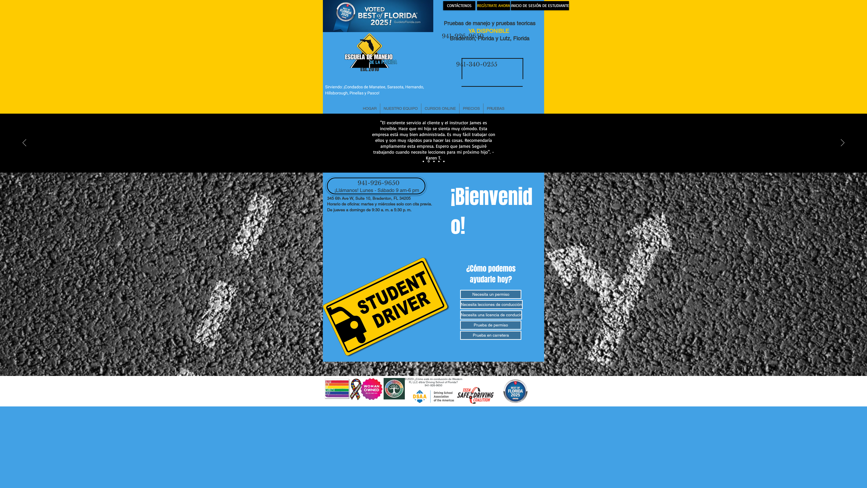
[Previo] (24, 143)
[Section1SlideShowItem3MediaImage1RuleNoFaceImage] (434, 161)
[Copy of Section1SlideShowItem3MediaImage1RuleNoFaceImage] (439, 161)
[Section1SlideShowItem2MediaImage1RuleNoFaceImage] (429, 161)
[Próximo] (842, 143)
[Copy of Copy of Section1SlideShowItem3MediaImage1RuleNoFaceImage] (444, 161)
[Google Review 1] (423, 161)
